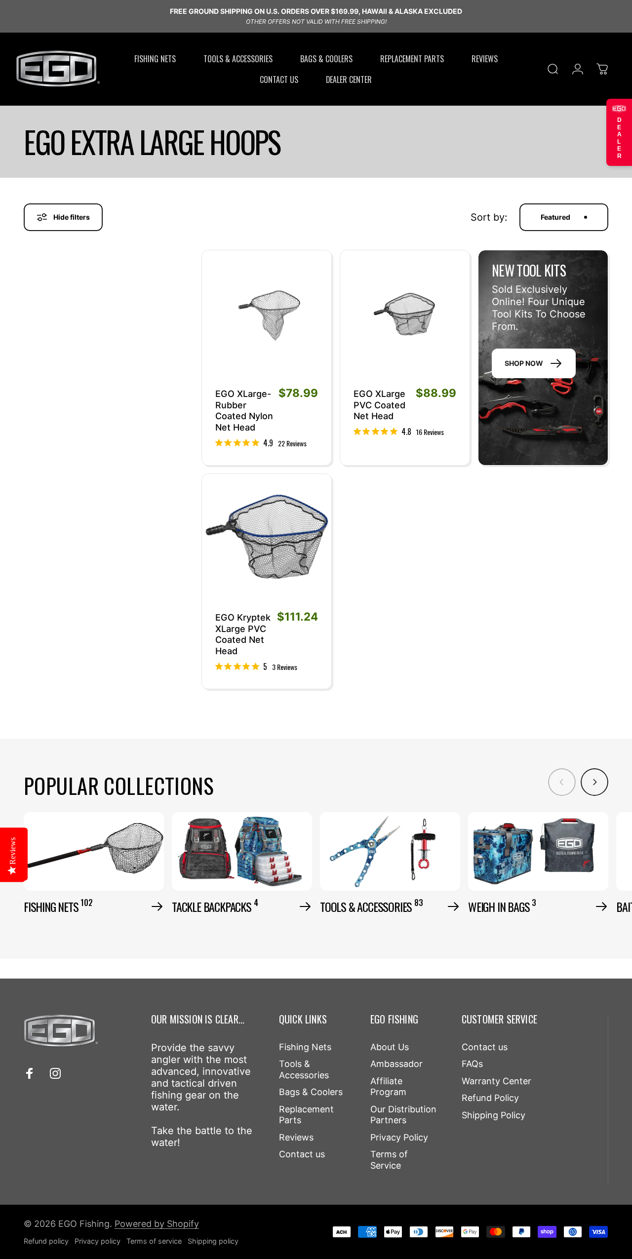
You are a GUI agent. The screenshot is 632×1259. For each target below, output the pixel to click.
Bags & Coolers (311, 1092)
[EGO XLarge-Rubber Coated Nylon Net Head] (266, 315)
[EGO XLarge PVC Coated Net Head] (405, 315)
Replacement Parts (306, 1115)
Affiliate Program (388, 1087)
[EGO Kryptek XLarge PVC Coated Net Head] (266, 538)
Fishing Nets (305, 1047)
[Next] (594, 782)
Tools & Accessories (304, 1069)
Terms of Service (389, 1160)
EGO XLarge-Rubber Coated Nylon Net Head (244, 411)
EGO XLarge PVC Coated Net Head (379, 405)
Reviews (296, 1137)
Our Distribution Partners (403, 1115)
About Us (389, 1047)
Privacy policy (97, 1241)
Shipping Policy (493, 1115)
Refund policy (46, 1241)
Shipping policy (213, 1241)
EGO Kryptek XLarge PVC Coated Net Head (243, 634)
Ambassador (396, 1064)
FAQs (472, 1064)
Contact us (302, 1154)
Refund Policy (490, 1098)
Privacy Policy (399, 1137)
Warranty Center (496, 1081)
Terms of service (154, 1241)
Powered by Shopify (157, 1224)
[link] (261, 442)
